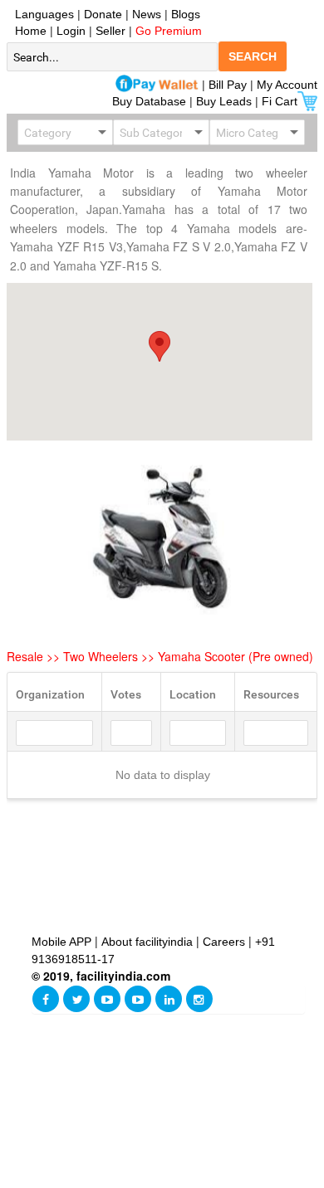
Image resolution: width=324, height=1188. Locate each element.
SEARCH (252, 56)
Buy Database (149, 101)
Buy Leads (224, 101)
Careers (224, 941)
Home (27, 30)
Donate (103, 14)
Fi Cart (279, 101)
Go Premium (168, 30)
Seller (110, 30)
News (148, 14)
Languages (41, 14)
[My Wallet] (157, 84)
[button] (159, 346)
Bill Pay (229, 84)
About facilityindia (148, 941)
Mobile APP (63, 941)
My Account (287, 84)
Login (71, 30)
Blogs (185, 14)
